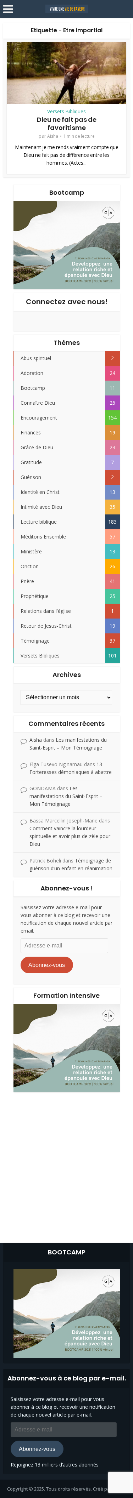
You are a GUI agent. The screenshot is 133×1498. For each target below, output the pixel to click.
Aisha (52, 136)
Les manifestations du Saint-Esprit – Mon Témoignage (65, 796)
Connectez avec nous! (66, 302)
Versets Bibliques (66, 111)
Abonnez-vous (46, 965)
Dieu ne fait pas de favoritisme (66, 123)
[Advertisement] (66, 1165)
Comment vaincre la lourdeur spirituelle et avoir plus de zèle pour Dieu (69, 836)
